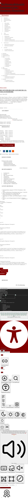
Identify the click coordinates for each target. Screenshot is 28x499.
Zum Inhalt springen (4, 485)
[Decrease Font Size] (2, 355)
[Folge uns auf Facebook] (4, 151)
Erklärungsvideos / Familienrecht (10, 183)
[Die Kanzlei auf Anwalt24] (14, 154)
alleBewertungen (3, 269)
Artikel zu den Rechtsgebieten (10, 182)
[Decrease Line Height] (2, 372)
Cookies (4, 309)
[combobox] (14, 315)
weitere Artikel (24, 198)
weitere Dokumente (23, 168)
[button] (0, 320)
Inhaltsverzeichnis (6, 307)
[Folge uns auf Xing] (7, 151)
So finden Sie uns (6, 305)
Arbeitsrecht (6, 176)
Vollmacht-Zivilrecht (8, 162)
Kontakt (4, 304)
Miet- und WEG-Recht (8, 175)
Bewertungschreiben (3, 272)
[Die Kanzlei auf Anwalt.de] (4, 154)
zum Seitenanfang (4, 288)
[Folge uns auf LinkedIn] (10, 151)
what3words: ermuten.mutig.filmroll (17, 119)
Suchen (1, 107)
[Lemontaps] (1, 151)
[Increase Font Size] (2, 350)
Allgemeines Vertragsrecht (9, 178)
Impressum (5, 308)
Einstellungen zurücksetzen (5, 487)
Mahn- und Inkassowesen (9, 181)
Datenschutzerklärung (7, 310)
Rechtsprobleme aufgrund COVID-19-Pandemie (13, 90)
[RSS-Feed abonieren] (13, 151)
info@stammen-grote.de (5, 125)
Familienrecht (6, 173)
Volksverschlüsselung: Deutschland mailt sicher (12, 192)
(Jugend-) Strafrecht (8, 180)
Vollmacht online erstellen (6, 161)
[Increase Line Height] (2, 368)
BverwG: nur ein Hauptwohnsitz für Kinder (12, 198)
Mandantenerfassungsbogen (9, 164)
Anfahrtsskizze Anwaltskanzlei (9, 165)
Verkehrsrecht (6, 177)
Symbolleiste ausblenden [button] (5, 352)
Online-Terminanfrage (7, 145)
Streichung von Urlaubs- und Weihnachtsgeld (12, 195)
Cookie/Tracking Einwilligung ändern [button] (17, 289)
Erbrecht (5, 174)
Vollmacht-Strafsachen (8, 163)
